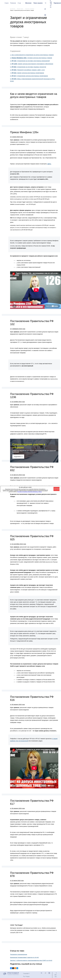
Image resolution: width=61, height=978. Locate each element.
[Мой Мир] (17, 968)
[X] (13, 968)
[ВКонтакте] (11, 968)
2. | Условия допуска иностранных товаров (31, 58)
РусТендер (12, 8)
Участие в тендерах (29, 8)
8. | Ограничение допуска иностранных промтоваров (29, 76)
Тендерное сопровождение (18, 954)
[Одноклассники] (15, 968)
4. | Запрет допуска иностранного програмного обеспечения (31, 64)
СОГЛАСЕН (57, 489)
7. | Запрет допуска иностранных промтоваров (27, 73)
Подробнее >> (18, 456)
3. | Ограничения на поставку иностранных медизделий (30, 61)
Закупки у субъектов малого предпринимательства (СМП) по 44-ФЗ (31, 960)
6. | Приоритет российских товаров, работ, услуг (27, 70)
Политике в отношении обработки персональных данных (29, 491)
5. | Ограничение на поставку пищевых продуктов (28, 67)
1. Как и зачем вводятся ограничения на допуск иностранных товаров (32, 55)
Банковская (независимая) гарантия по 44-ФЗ (24, 957)
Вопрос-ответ (20, 8)
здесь (49, 164)
